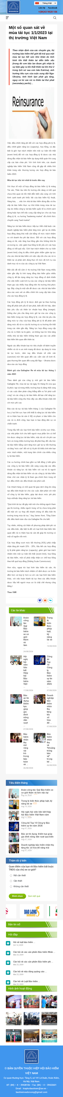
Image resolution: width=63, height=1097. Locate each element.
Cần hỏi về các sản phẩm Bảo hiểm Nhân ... (34, 952)
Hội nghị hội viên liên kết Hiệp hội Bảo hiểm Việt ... (25, 671)
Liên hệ (42, 8)
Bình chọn (17, 896)
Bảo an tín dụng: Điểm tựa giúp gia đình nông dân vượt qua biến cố (37, 837)
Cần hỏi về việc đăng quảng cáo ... (30, 971)
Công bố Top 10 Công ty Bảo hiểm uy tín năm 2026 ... (49, 671)
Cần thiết (18, 881)
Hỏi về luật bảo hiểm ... (24, 942)
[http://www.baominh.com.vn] (49, 911)
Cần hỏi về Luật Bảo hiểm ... (26, 981)
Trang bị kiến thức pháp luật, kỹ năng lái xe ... (50, 630)
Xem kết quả (34, 896)
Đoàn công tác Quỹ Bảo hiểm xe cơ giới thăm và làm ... (26, 633)
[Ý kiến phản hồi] (50, 600)
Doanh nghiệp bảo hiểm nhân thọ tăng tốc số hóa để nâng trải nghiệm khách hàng (37, 848)
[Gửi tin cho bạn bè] (45, 600)
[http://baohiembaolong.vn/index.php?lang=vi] (22, 911)
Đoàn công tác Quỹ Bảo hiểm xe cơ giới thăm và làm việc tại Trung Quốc (37, 793)
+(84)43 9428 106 (47, 12)
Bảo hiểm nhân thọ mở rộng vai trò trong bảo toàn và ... (26, 749)
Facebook (52, 8)
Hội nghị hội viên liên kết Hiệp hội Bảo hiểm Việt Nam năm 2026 (36, 815)
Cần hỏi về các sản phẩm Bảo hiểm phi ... (33, 962)
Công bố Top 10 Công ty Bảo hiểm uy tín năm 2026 (35, 824)
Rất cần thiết (20, 875)
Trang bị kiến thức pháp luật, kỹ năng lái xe (36, 802)
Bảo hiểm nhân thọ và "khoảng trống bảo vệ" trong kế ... (51, 748)
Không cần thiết (21, 886)
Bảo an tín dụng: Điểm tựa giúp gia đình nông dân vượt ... (26, 710)
